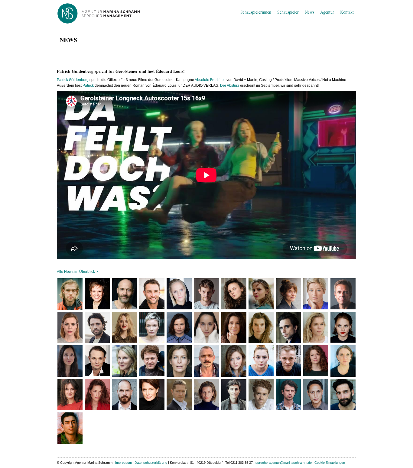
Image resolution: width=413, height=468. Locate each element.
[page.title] (70, 294)
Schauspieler (288, 12)
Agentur (327, 12)
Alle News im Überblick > (77, 272)
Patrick (88, 85)
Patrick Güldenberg (73, 80)
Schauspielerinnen (255, 12)
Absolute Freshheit (210, 80)
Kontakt (347, 12)
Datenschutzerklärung (151, 462)
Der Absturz (229, 85)
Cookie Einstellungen (329, 462)
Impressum (123, 462)
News (309, 12)
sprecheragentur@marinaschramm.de (283, 462)
